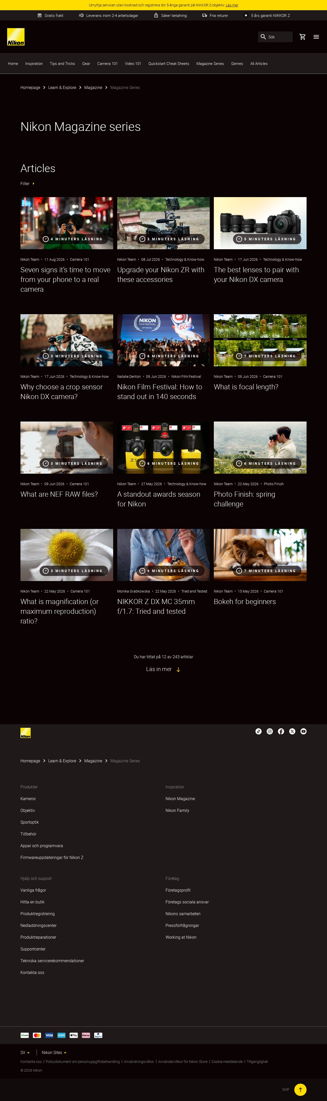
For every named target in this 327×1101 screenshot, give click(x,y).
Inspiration (34, 63)
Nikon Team (29, 259)
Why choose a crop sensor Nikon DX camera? (61, 391)
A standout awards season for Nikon (158, 498)
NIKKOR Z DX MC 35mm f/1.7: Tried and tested (156, 606)
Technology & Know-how (184, 259)
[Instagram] (270, 731)
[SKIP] (300, 1090)
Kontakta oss (31, 1061)
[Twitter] (292, 731)
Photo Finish (274, 483)
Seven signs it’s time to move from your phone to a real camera (65, 279)
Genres (237, 63)
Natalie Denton (129, 376)
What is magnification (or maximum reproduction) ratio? (59, 611)
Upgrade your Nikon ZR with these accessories (160, 274)
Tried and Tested (194, 591)
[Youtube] (303, 731)
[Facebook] (281, 731)
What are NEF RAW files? (59, 494)
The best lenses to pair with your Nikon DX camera (256, 274)
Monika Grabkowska (133, 591)
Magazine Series (210, 63)
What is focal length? (246, 386)
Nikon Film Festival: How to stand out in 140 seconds (159, 391)
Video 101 (133, 63)
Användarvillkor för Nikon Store (182, 1061)
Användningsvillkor (139, 1061)
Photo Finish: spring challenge (244, 498)
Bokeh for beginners (245, 601)
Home (13, 63)
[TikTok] (258, 731)
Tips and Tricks (62, 63)
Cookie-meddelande (227, 1061)
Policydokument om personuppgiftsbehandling (83, 1061)
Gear (86, 63)
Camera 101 (107, 63)
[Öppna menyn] (316, 36)
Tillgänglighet (257, 1061)
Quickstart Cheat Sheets (168, 63)
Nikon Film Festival (186, 376)
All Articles (259, 63)
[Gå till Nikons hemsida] (16, 37)
